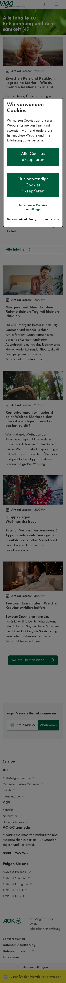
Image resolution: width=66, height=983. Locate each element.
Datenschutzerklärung (21, 219)
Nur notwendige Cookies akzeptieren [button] (33, 185)
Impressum (52, 219)
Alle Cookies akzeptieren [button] (33, 157)
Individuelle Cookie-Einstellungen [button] (33, 207)
